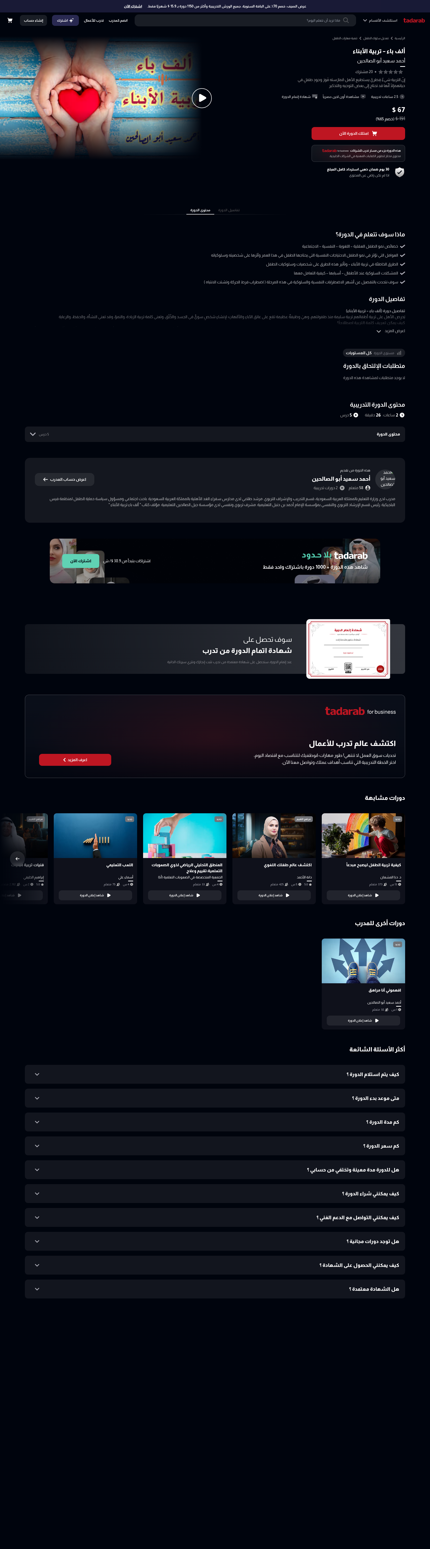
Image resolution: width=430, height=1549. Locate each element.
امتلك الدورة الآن (354, 133)
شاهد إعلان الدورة (360, 895)
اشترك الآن (133, 6)
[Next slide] (17, 858)
